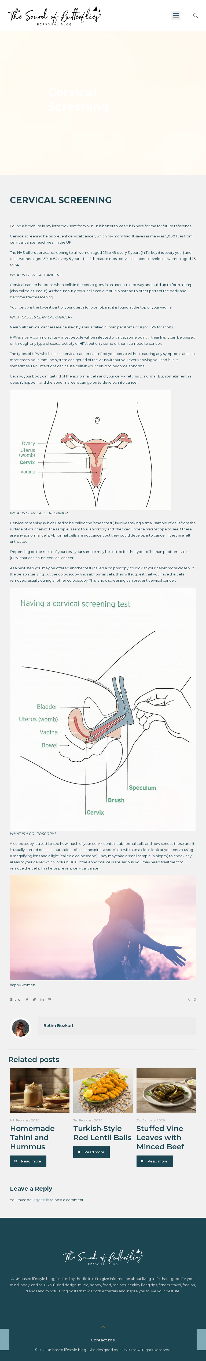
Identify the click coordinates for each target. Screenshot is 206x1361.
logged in (40, 1200)
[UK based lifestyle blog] (54, 15)
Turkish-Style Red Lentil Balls (102, 1133)
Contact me (103, 1339)
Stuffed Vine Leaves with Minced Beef (160, 1137)
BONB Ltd (128, 1350)
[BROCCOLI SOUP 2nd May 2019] (201, 1339)
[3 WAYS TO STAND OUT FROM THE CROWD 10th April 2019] (4, 1339)
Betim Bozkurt (58, 1025)
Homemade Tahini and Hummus (32, 1137)
